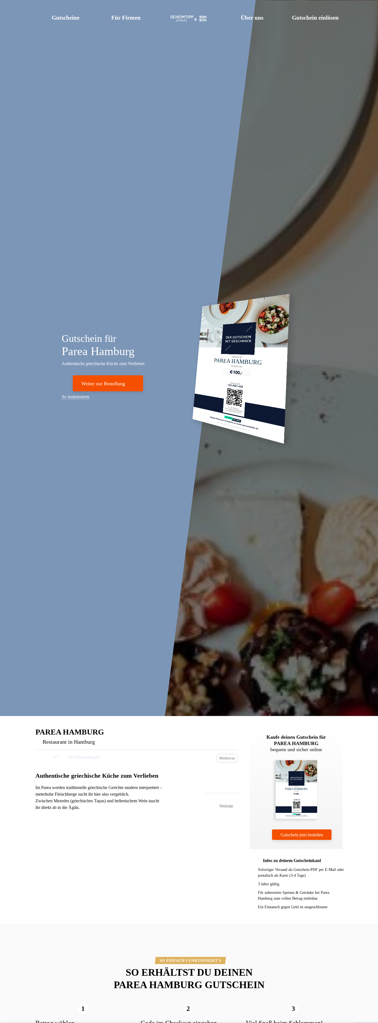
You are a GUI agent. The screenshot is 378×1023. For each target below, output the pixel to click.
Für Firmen (126, 17)
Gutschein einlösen (315, 17)
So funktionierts (75, 396)
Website (225, 806)
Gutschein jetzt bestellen (302, 834)
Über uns (252, 17)
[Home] (189, 17)
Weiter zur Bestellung (103, 383)
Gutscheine (65, 17)
